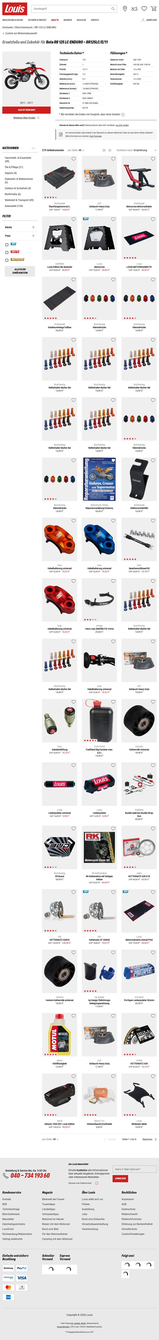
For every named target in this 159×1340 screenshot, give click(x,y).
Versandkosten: (63, 1327)
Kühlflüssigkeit (60, 1063)
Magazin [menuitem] (81, 20)
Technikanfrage (10, 1209)
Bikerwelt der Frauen (53, 1199)
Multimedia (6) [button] (13, 194)
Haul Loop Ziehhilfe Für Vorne (99, 629)
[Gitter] (104, 149)
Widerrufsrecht (130, 1214)
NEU (13, 244)
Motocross (99, 267)
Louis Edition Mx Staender (59, 267)
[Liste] (110, 150)
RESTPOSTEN (17, 259)
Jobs (84, 1214)
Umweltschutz (129, 1229)
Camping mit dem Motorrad (57, 1239)
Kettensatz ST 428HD (99, 940)
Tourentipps (48, 1204)
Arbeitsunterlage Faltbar (59, 327)
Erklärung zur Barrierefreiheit (137, 1224)
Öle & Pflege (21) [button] (14, 167)
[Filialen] (125, 8)
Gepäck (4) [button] (11, 173)
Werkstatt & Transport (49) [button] (19, 200)
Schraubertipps (50, 1214)
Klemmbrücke (99, 327)
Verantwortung (90, 1229)
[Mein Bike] (134, 8)
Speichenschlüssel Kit (139, 568)
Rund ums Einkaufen (93, 1219)
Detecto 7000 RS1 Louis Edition (60, 1124)
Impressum (128, 1199)
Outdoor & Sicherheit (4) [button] (18, 188)
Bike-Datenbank (11, 1214)
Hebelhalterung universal (60, 568)
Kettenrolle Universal (139, 749)
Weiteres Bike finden (24, 117)
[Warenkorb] (153, 8)
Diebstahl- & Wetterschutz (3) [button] (19, 180)
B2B (4, 1204)
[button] (113, 8)
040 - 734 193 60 (30, 1175)
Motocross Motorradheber (139, 206)
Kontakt (6, 1199)
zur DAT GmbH (122, 125)
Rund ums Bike (50, 1229)
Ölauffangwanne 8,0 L (59, 206)
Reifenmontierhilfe (139, 508)
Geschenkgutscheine (13, 1224)
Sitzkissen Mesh (139, 1124)
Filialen (86, 1204)
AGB (124, 1204)
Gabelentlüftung (60, 749)
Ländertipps (48, 1209)
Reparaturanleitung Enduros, (99, 508)
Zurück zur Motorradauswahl (21, 33)
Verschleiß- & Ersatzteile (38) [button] (18, 159)
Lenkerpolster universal (59, 813)
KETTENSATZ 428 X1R (139, 876)
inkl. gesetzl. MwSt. (78, 1323)
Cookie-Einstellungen (133, 1234)
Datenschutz (128, 1209)
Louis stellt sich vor (92, 1199)
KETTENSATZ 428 (139, 1063)
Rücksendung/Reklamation (17, 1234)
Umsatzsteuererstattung (95, 1224)
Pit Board (59, 876)
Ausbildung (88, 1209)
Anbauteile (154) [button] (14, 206)
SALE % (15, 251)
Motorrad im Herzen (53, 1219)
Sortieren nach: (125, 150)
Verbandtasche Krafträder (99, 1124)
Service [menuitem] (95, 20)
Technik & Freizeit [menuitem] (37, 20)
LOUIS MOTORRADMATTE (139, 267)
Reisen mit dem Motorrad (56, 1224)
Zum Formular (96, 136)
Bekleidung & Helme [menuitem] (12, 20)
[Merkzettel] (144, 8)
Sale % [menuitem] (55, 20)
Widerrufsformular (132, 1219)
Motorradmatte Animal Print (139, 940)
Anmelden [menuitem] (151, 20)
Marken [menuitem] (68, 20)
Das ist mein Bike (26, 110)
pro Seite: (73, 150)
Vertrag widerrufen (12, 1239)
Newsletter (8, 1219)
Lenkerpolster (99, 813)
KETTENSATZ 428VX (60, 940)
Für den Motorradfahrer (55, 1234)
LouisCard (8, 1229)
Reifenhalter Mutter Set (60, 387)
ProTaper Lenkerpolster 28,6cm (139, 1000)
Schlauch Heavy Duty (99, 206)
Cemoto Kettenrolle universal (59, 1000)
